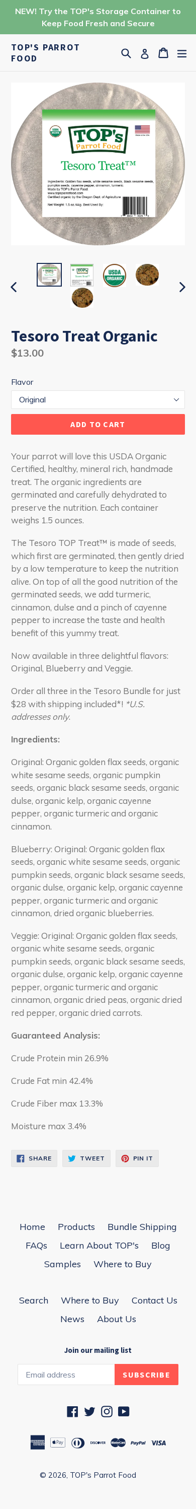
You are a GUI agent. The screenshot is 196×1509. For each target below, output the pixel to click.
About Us (116, 1319)
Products (76, 1226)
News (72, 1319)
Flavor (22, 382)
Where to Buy (122, 1264)
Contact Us (154, 1300)
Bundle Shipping (142, 1226)
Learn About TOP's (99, 1245)
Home (32, 1226)
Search (33, 1300)
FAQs (36, 1245)
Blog (160, 1245)
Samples (62, 1264)
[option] (49, 274)
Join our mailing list (98, 1350)
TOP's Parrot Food (45, 52)
